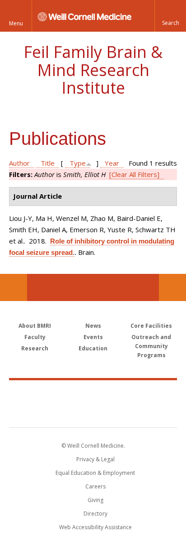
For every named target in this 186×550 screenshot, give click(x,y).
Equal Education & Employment (95, 473)
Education (93, 348)
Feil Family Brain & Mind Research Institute (93, 70)
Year (112, 162)
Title (48, 162)
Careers (95, 486)
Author (19, 162)
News (93, 326)
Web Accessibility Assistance (95, 527)
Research (34, 348)
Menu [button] (16, 23)
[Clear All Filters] (134, 174)
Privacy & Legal (95, 459)
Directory (95, 513)
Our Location (13, 287)
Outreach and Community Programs (151, 346)
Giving (95, 500)
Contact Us (172, 287)
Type (78, 162)
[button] (170, 16)
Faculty (35, 337)
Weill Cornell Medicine (93, 393)
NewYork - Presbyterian (93, 412)
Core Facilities (151, 326)
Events (93, 337)
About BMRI (35, 326)
